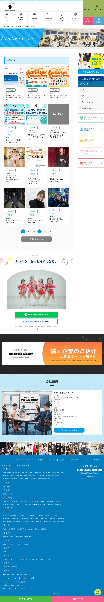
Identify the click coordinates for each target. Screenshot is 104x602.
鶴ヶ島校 (14, 567)
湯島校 (62, 521)
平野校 (11, 475)
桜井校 (62, 472)
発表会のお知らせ (87, 108)
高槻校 (4, 475)
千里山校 (56, 475)
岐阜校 (4, 536)
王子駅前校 (14, 518)
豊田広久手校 (22, 529)
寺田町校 (5, 479)
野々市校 (26, 544)
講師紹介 (40, 460)
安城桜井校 (12, 529)
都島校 (24, 472)
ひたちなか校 (33, 559)
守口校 (17, 472)
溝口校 (4, 504)
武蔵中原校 (50, 501)
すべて (84, 89)
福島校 (41, 475)
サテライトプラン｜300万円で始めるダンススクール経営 (18, 588)
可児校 (11, 536)
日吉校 (42, 501)
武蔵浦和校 (6, 567)
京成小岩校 (47, 521)
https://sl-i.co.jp (58, 427)
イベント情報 (74, 460)
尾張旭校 (43, 529)
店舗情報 (98, 22)
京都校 (4, 494)
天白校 (30, 529)
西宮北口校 (6, 486)
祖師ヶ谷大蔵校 (7, 521)
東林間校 (34, 504)
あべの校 (18, 475)
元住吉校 (14, 501)
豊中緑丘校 (49, 475)
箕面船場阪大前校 (8, 472)
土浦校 (41, 559)
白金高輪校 (14, 515)
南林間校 (27, 504)
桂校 (10, 494)
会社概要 (96, 460)
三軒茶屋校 (59, 518)
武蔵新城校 (23, 501)
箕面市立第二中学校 (43, 479)
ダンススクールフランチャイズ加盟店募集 (14, 582)
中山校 (12, 507)
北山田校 (5, 507)
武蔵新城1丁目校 (33, 501)
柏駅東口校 (6, 574)
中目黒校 (22, 515)
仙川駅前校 (17, 521)
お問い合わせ (88, 22)
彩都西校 (37, 472)
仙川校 (25, 521)
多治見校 (18, 536)
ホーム (7, 460)
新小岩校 (38, 521)
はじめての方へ (18, 460)
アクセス (51, 460)
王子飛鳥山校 (23, 518)
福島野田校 (27, 475)
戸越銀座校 (40, 515)
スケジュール (29, 460)
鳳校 (21, 479)
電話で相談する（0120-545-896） (37, 321)
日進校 (4, 529)
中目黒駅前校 (31, 515)
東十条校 (5, 518)
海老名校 (11, 504)
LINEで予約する (26, 599)
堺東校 (26, 479)
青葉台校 (42, 504)
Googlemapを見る (69, 430)
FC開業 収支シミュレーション (11, 585)
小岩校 (31, 521)
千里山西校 (55, 472)
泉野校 (19, 544)
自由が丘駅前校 (34, 518)
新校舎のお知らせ (87, 102)
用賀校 (52, 518)
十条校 (56, 515)
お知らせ (84, 96)
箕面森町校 (46, 472)
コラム (85, 460)
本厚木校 (19, 504)
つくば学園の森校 (22, 559)
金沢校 (4, 544)
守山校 (37, 529)
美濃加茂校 (27, 536)
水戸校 (12, 559)
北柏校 (19, 574)
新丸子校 (56, 504)
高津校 (58, 501)
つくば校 (5, 559)
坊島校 (30, 472)
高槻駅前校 (14, 479)
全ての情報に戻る (36, 239)
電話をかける (78, 599)
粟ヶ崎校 (11, 544)
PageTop (97, 593)
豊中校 (34, 475)
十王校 (48, 559)
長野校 (4, 551)
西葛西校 (55, 521)
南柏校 (25, 574)
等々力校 (5, 515)
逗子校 (50, 504)
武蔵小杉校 (6, 501)
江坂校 (33, 479)
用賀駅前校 (44, 518)
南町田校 (48, 515)
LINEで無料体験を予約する (38, 314)
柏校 (13, 574)
